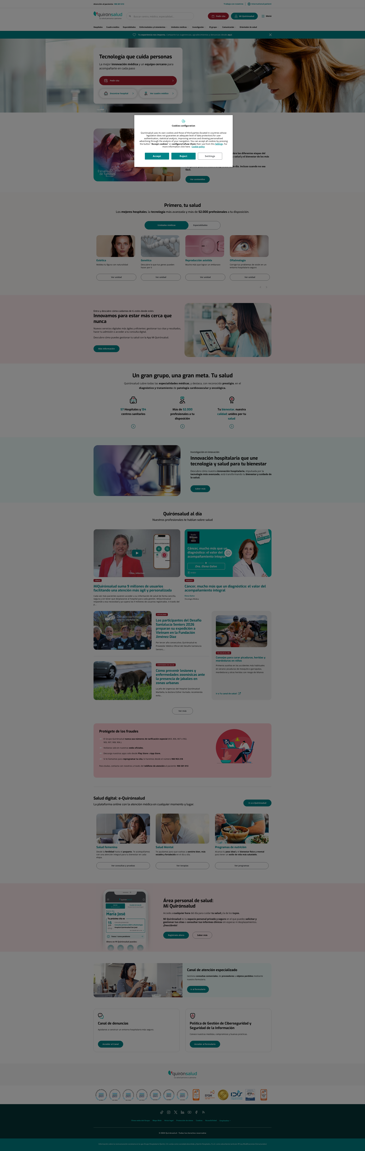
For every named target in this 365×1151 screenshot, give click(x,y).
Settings (210, 156)
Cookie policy (198, 146)
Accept (157, 156)
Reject (183, 156)
